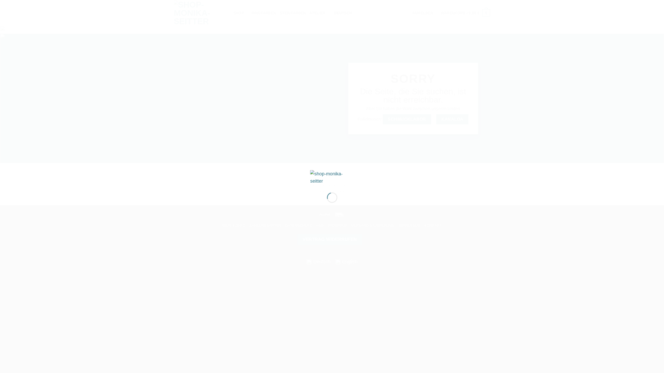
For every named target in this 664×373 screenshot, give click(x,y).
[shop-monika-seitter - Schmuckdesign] (332, 177)
